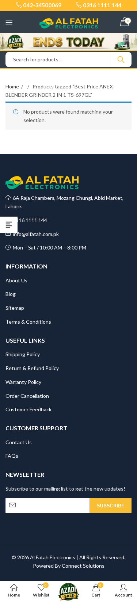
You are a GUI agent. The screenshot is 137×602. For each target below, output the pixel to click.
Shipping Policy (22, 354)
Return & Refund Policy (32, 368)
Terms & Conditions (28, 322)
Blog (10, 294)
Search (121, 59)
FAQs (11, 456)
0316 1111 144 (29, 220)
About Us (16, 280)
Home (12, 86)
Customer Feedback (28, 409)
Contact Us (18, 442)
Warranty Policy (23, 382)
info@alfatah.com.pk (35, 234)
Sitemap (14, 308)
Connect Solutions (83, 566)
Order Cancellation (27, 396)
